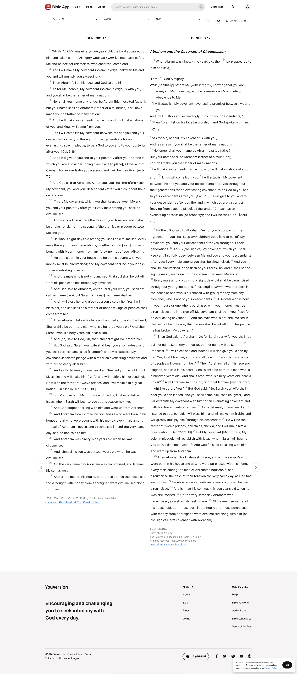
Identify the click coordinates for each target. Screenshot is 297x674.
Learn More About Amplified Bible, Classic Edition (72, 502)
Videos (101, 6)
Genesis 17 (58, 19)
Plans (89, 6)
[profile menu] (245, 6)
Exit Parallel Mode (238, 21)
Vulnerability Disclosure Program (62, 658)
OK (287, 665)
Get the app (217, 6)
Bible (78, 6)
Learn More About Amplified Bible (168, 544)
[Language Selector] (232, 6)
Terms (88, 654)
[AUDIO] (208, 21)
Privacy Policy (74, 654)
